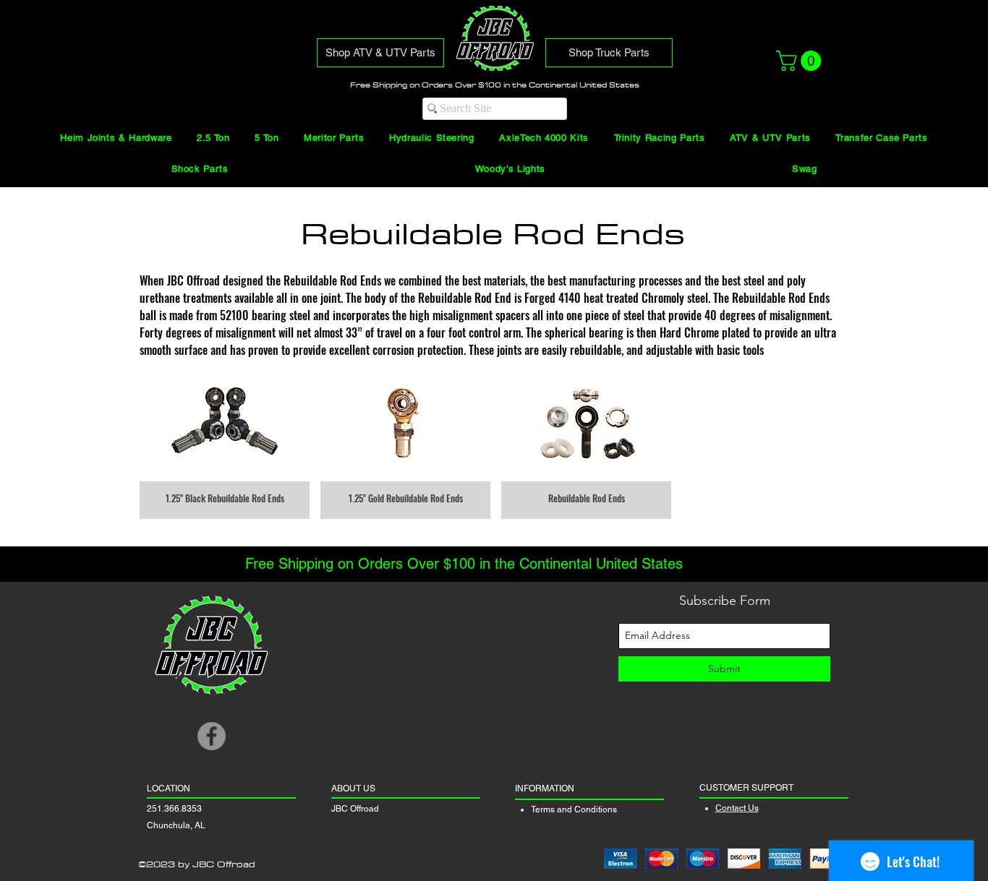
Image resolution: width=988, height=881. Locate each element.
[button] (801, 61)
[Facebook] (211, 736)
